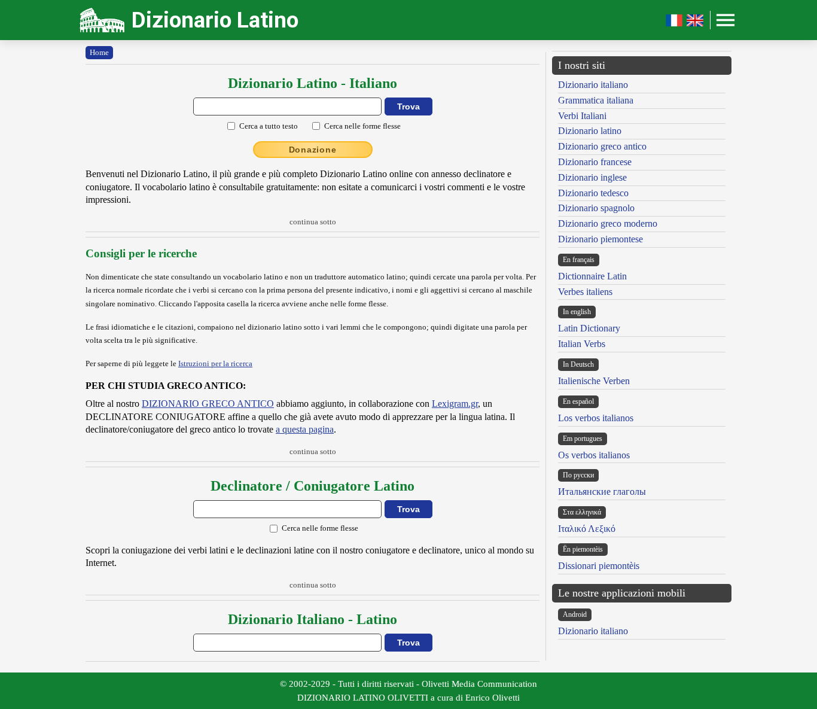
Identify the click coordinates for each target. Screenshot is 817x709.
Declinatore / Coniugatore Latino (312, 486)
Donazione (313, 149)
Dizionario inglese (592, 177)
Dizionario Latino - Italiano (312, 83)
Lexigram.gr (455, 403)
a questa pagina (305, 429)
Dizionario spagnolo (596, 208)
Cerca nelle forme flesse (362, 125)
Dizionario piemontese (600, 239)
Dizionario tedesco (593, 193)
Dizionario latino (589, 131)
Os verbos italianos (594, 455)
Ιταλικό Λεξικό (586, 529)
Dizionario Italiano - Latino (312, 619)
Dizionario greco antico (602, 146)
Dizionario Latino (215, 20)
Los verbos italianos (595, 418)
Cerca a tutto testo (268, 125)
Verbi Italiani (582, 116)
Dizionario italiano (593, 85)
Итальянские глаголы (602, 491)
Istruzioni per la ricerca (215, 363)
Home (99, 52)
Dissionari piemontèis (598, 566)
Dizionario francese (595, 162)
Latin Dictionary (589, 328)
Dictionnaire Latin (592, 276)
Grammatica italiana (595, 100)
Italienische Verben (594, 381)
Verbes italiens (585, 292)
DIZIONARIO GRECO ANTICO (208, 403)
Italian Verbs (581, 344)
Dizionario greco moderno (607, 223)
